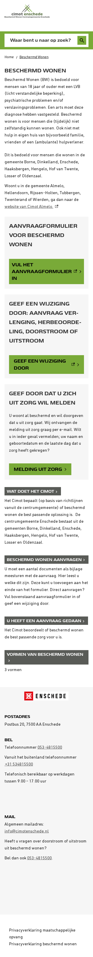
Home (9, 57)
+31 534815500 (19, 765)
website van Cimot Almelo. (31, 207)
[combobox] (42, 40)
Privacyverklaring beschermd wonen (43, 944)
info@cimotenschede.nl (27, 832)
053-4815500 (49, 748)
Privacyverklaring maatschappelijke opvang (42, 934)
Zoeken (81, 40)
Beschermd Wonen (34, 57)
